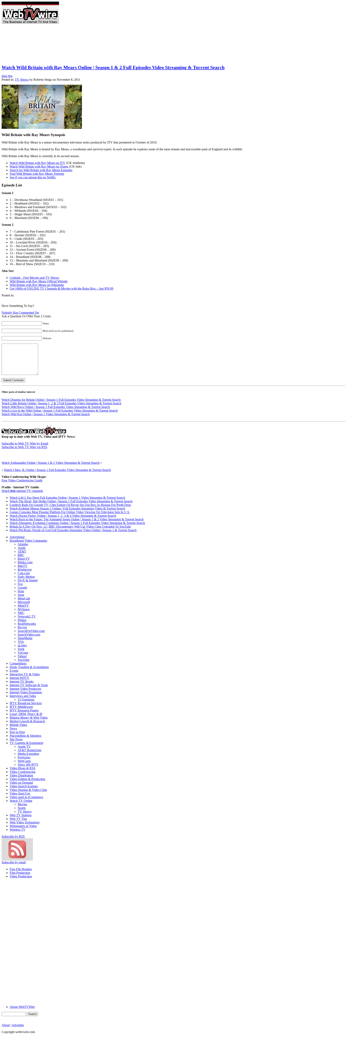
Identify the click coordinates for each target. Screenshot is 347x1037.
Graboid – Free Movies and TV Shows (34, 277)
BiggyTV (24, 558)
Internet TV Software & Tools (29, 685)
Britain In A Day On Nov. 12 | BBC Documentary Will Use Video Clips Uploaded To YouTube (70, 526)
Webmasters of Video (23, 826)
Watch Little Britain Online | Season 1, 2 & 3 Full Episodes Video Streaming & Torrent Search (61, 403)
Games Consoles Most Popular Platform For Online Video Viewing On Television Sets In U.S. (70, 512)
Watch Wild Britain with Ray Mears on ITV (37, 163)
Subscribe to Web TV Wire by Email (25, 443)
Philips (22, 620)
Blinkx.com (25, 562)
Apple (22, 548)
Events (14, 670)
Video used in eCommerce (26, 797)
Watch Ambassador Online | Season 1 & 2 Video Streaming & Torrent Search (51, 462)
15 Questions (26, 699)
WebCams (24, 761)
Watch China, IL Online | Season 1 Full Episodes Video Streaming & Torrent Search (57, 470)
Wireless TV (18, 829)
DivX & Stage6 (28, 580)
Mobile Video (18, 725)
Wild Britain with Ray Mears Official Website (38, 281)
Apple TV (24, 746)
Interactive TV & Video (25, 674)
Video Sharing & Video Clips (28, 790)
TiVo (21, 641)
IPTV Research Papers (24, 710)
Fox (20, 584)
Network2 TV (27, 616)
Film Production (20, 872)
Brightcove (25, 569)
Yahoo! (22, 656)
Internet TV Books (22, 681)
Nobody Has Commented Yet (20, 312)
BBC (21, 555)
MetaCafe (24, 598)
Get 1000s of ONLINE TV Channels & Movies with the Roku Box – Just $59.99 (61, 288)
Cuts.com (24, 573)
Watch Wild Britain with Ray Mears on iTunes (39, 166)
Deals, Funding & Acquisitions (29, 667)
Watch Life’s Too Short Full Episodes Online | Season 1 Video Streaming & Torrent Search (67, 497)
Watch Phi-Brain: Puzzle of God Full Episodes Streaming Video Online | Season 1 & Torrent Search (73, 530)
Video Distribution (21, 775)
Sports (22, 808)
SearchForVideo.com (31, 631)
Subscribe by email (14, 862)
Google (22, 587)
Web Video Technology (25, 822)
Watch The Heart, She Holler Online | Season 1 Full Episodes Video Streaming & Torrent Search (71, 501)
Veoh (21, 649)
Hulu (21, 591)
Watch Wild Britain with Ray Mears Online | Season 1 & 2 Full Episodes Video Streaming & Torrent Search (113, 67)
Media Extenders (28, 753)
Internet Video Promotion (26, 692)
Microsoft (24, 602)
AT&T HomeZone (29, 750)
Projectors (24, 757)
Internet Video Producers (25, 688)
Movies (22, 804)
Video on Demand (21, 782)
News (13, 728)
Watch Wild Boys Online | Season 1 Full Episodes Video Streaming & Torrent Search (56, 407)
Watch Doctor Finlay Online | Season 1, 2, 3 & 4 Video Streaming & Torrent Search (63, 515)
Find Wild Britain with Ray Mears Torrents (37, 173)
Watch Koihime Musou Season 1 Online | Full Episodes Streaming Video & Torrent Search (67, 508)
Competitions (18, 663)
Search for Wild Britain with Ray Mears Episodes (41, 170)
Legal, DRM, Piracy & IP (26, 714)
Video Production (21, 876)
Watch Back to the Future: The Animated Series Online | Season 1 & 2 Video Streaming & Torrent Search (77, 519)
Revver (22, 627)
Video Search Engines (24, 786)
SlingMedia (25, 638)
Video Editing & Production (27, 779)
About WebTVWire (22, 1007)
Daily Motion (26, 576)
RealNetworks (27, 623)
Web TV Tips (18, 818)
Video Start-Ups (20, 793)
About (6, 1025)
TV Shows (22, 79)
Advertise (18, 1025)
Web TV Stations (21, 815)
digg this (7, 76)
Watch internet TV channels (22, 491)
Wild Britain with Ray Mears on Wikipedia (37, 285)
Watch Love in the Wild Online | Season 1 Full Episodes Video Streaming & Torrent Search (60, 410)
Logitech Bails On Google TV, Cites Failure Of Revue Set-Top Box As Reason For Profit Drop (70, 505)
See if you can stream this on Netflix (33, 177)
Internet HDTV (19, 678)
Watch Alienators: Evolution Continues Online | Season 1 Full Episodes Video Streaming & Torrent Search (77, 523)
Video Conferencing (22, 771)
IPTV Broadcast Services (26, 703)
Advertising (17, 537)
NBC (21, 613)
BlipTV (23, 566)
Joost (21, 594)
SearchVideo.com (29, 634)
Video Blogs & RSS (22, 768)
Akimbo (23, 544)
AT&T (22, 551)
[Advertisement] (132, 3)
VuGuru (23, 652)
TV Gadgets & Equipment (26, 743)
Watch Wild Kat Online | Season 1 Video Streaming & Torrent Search (46, 414)
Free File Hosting (21, 869)
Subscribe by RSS (13, 836)
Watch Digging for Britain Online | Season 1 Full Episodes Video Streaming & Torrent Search (61, 399)
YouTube (23, 659)
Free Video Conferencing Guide (22, 480)
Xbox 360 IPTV (28, 764)
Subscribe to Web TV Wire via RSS (24, 447)
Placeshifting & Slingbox (25, 735)
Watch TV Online (21, 800)
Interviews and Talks (23, 696)
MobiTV (23, 605)
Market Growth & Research (27, 721)
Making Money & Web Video (29, 717)
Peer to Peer (17, 732)
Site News (16, 739)
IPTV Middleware (21, 706)
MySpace (24, 609)
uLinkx (22, 645)
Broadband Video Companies (28, 540)
